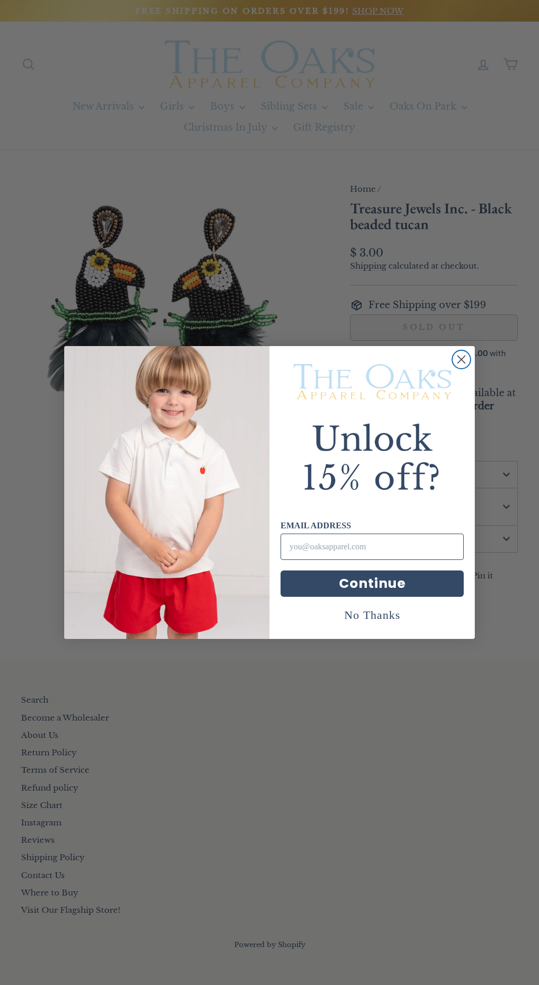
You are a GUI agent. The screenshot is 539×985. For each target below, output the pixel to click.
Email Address (316, 525)
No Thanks (372, 615)
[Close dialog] (461, 359)
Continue (372, 583)
